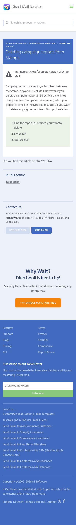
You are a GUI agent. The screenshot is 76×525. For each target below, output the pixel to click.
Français (30, 502)
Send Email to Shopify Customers (23, 432)
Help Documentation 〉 (17, 44)
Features (8, 328)
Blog (5, 340)
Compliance (45, 346)
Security (43, 340)
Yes (44, 161)
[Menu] (71, 7)
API (5, 352)
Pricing (7, 346)
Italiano (40, 502)
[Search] (7, 23)
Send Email (41, 230)
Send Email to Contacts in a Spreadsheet (27, 461)
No (50, 161)
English (7, 502)
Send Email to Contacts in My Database (26, 467)
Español (51, 502)
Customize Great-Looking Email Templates (28, 414)
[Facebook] (64, 501)
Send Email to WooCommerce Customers (27, 426)
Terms (41, 328)
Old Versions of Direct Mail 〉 (44, 44)
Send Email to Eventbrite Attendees (24, 444)
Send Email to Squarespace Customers (26, 438)
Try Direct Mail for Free (38, 303)
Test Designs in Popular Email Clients (25, 420)
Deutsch (18, 502)
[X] (59, 501)
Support (8, 334)
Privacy (42, 334)
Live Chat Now (17, 230)
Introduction (13, 182)
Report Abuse (46, 352)
